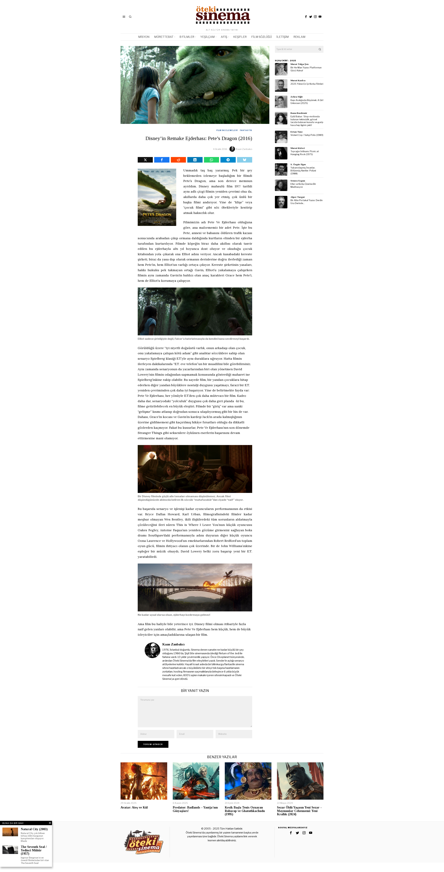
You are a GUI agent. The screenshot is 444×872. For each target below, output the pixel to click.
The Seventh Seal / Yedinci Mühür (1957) (34, 850)
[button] (320, 49)
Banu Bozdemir (299, 113)
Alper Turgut (298, 197)
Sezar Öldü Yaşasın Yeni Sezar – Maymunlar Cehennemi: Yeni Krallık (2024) (299, 811)
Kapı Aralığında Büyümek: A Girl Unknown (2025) (307, 101)
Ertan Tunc (297, 131)
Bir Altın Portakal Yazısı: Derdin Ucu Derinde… (307, 202)
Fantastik (246, 130)
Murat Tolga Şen (300, 64)
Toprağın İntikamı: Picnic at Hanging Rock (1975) (305, 153)
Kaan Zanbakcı (244, 149)
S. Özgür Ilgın (298, 164)
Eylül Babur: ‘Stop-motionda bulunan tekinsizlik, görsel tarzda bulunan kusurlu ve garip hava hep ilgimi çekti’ (307, 120)
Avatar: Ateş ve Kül (134, 807)
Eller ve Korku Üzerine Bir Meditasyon (303, 185)
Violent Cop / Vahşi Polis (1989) (307, 135)
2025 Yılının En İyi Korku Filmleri (307, 84)
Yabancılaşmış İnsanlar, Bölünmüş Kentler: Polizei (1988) (303, 170)
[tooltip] (306, 17)
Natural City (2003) (34, 829)
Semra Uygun (298, 180)
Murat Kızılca (298, 80)
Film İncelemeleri (227, 130)
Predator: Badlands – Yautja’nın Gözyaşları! (195, 809)
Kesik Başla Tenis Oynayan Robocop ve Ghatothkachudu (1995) (245, 811)
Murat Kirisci (298, 148)
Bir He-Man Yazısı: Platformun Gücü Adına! (306, 69)
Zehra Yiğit (297, 96)
